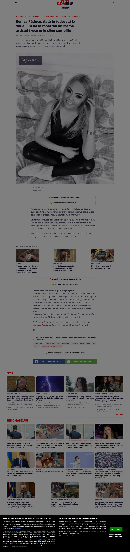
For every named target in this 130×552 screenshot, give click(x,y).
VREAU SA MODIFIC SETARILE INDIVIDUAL (115, 536)
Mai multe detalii (16, 528)
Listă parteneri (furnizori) (66, 536)
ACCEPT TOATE (116, 529)
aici (39, 540)
